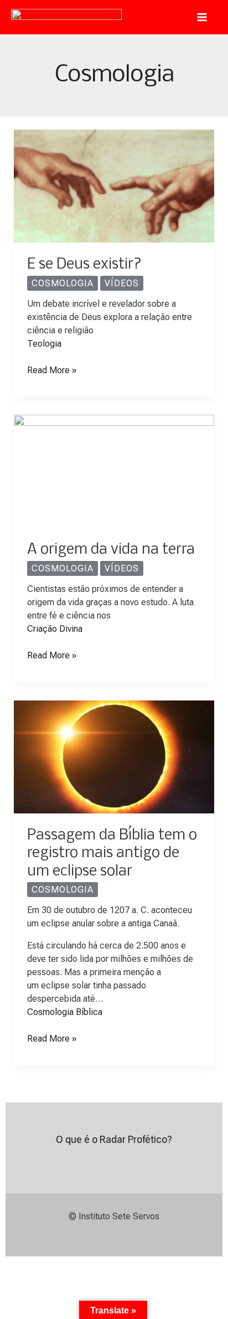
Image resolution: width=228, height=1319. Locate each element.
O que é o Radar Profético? (114, 1139)
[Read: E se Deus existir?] (114, 185)
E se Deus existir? (84, 264)
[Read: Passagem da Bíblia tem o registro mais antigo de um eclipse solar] (114, 756)
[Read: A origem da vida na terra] (114, 471)
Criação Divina (54, 629)
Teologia (44, 343)
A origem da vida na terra (111, 550)
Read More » (51, 369)
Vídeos (122, 283)
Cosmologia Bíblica (64, 1012)
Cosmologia (63, 283)
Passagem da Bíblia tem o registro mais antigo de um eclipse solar (112, 853)
